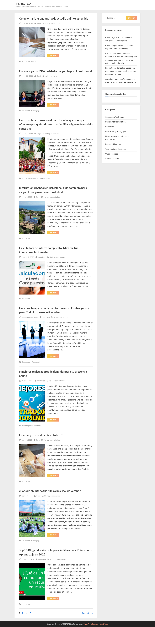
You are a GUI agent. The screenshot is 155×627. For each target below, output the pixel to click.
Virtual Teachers (112, 158)
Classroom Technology (115, 117)
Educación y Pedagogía (31, 61)
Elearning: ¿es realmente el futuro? (41, 435)
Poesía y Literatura (113, 144)
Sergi (39, 23)
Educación (26, 178)
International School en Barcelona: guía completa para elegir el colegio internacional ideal (120, 71)
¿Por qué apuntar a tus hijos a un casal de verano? (50, 490)
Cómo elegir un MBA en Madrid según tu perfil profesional (55, 71)
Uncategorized (111, 154)
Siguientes (86, 613)
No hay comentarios (52, 23)
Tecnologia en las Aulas (31, 426)
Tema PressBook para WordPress (96, 624)
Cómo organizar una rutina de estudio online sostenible (53, 18)
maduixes (42, 257)
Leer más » (54, 55)
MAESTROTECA (23, 3)
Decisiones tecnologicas (116, 122)
